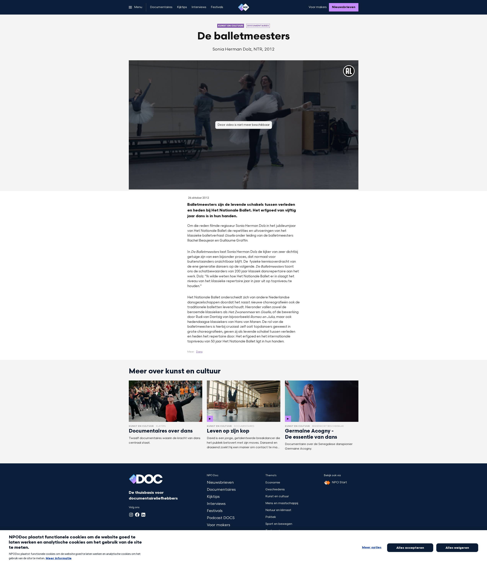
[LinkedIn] (143, 514)
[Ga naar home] (243, 7)
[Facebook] (137, 514)
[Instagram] (131, 514)
